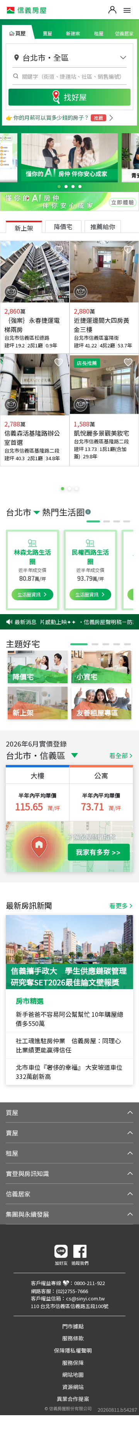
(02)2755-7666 (72, 1291)
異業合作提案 (73, 1399)
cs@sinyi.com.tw (85, 1298)
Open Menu (127, 10)
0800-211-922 (89, 1283)
